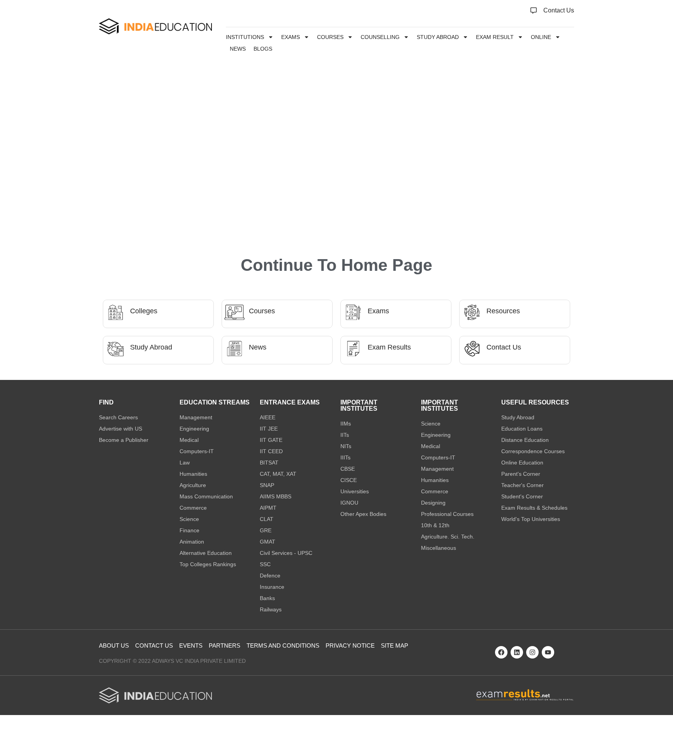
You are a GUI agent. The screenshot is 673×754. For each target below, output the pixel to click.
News (238, 49)
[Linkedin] (517, 652)
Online (541, 37)
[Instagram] (532, 652)
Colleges (143, 311)
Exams (290, 37)
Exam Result (495, 37)
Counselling (380, 37)
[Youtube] (548, 652)
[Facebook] (501, 652)
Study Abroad (438, 37)
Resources (503, 311)
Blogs (263, 49)
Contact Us (503, 347)
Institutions (245, 37)
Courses (330, 37)
